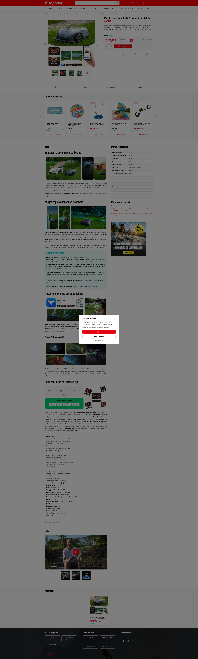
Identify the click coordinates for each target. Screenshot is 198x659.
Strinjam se (99, 332)
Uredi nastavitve (99, 336)
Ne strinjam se (99, 340)
